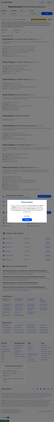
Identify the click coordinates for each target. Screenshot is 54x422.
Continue (27, 219)
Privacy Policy (32, 205)
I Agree (28, 216)
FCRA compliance (32, 208)
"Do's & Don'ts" (17, 210)
